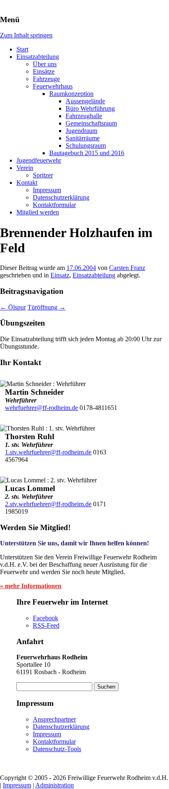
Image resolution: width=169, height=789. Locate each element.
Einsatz (59, 275)
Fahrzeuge (46, 78)
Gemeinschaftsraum (91, 123)
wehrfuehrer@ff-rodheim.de (41, 407)
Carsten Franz (127, 267)
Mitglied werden (37, 212)
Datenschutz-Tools (57, 748)
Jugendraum (81, 130)
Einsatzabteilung (37, 56)
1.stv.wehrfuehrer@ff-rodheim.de (48, 452)
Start (22, 49)
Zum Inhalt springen (26, 35)
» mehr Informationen (31, 585)
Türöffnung (46, 307)
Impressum (47, 189)
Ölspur (13, 307)
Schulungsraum (86, 145)
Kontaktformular (54, 204)
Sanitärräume (83, 138)
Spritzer (43, 175)
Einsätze (44, 71)
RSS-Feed (46, 625)
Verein (24, 167)
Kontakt (26, 182)
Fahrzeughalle (84, 115)
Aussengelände (85, 101)
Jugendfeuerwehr (38, 160)
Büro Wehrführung (90, 108)
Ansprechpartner (54, 719)
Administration (54, 785)
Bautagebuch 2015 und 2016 (86, 152)
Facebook (45, 617)
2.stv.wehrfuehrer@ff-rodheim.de (48, 503)
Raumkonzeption (71, 93)
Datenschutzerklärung (61, 197)
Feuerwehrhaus (53, 86)
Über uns (45, 64)
